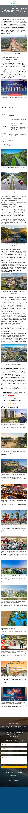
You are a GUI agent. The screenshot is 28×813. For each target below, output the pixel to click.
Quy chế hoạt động (14, 780)
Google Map (14, 736)
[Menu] (2, 2)
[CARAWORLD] (14, 2)
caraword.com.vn (16, 734)
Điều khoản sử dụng (14, 777)
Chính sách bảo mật (14, 775)
